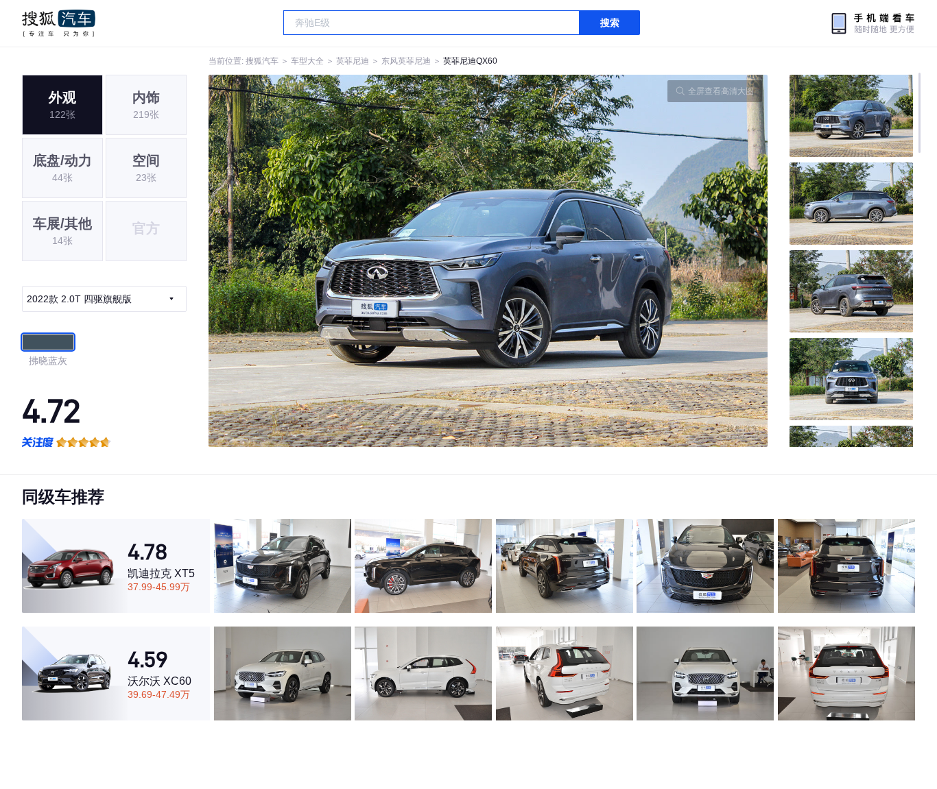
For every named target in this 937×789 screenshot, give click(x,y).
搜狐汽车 (58, 23)
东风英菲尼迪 (406, 61)
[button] (348, 261)
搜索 (609, 22)
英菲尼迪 (352, 61)
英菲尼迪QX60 (470, 61)
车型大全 (307, 61)
